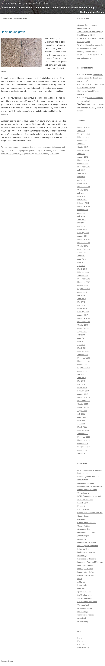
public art (81, 581)
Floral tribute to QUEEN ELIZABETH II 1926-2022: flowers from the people (90, 38)
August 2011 (82, 331)
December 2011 (83, 318)
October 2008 (82, 443)
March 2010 (82, 387)
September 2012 (83, 288)
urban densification (84, 608)
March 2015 (82, 199)
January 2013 (82, 275)
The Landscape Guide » (92, 12)
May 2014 (81, 222)
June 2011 (81, 338)
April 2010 (81, 384)
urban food (81, 618)
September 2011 (83, 328)
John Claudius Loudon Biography (90, 31)
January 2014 (82, 236)
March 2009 (82, 427)
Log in (79, 637)
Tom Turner (54, 153)
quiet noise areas (84, 588)
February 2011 (83, 351)
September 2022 (83, 133)
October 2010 (82, 364)
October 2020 (82, 140)
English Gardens (84, 502)
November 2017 (83, 160)
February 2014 (83, 232)
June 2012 (81, 298)
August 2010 (82, 371)
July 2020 (81, 143)
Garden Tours (25, 7)
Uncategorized (83, 605)
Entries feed (82, 641)
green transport (83, 535)
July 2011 (81, 334)
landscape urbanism (85, 568)
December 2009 (83, 397)
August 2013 (82, 252)
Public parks (82, 585)
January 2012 (82, 315)
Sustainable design (84, 598)
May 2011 (81, 341)
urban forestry (82, 621)
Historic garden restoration (31, 147)
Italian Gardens (83, 549)
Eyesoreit (81, 506)
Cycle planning (83, 493)
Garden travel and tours (86, 522)
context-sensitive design (87, 489)
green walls (81, 539)
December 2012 (83, 278)
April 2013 (81, 265)
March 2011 (82, 348)
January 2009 (82, 433)
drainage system (21, 150)
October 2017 (82, 163)
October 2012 (82, 285)
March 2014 (82, 229)
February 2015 (83, 203)
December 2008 (83, 437)
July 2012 (81, 295)
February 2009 (83, 430)
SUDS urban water (84, 595)
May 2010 (81, 381)
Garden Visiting (83, 525)
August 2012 (82, 292)
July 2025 (81, 130)
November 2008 (83, 440)
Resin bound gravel (13, 32)
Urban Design (82, 611)
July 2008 (81, 453)
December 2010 (83, 357)
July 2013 (81, 255)
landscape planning (85, 565)
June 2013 (81, 259)
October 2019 (82, 147)
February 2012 (83, 311)
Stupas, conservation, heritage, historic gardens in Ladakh (90, 107)
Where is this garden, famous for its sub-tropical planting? (90, 77)
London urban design (85, 572)
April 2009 (81, 423)
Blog (91, 7)
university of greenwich (22, 153)
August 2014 (82, 213)
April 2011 (81, 344)
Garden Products (60, 7)
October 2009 (82, 404)
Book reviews (82, 473)
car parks (10, 150)
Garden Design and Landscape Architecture (25, 3)
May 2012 (81, 301)
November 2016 (83, 166)
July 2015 (81, 193)
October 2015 (82, 189)
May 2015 (81, 196)
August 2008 (82, 450)
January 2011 (82, 354)
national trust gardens (85, 575)
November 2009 (83, 400)
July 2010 (81, 374)
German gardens (84, 529)
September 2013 (83, 249)
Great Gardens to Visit (86, 532)
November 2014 (83, 206)
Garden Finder (8, 7)
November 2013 (83, 242)
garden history (83, 519)
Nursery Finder (79, 7)
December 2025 (83, 127)
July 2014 (81, 216)
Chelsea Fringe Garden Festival (89, 486)
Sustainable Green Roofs (87, 601)
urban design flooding (85, 614)
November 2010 (83, 361)
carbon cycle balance (85, 483)
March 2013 (82, 269)
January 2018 (82, 157)
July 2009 (81, 413)
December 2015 (83, 186)
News (79, 578)
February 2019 (83, 150)
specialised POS (84, 591)
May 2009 (81, 420)
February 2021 (83, 137)
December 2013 (83, 239)
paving (37, 150)
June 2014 (81, 219)
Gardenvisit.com (7, 661)
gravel (31, 150)
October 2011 (82, 325)
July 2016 (81, 170)
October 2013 (82, 245)
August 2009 (82, 410)
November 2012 (83, 282)
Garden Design (41, 7)
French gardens (83, 509)
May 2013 (81, 262)
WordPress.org (83, 647)
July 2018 (81, 153)
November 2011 (83, 321)
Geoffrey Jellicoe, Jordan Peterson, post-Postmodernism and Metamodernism (89, 54)
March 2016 (82, 183)
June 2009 (81, 417)
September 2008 (83, 446)
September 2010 (83, 367)
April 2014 (81, 226)
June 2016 (81, 173)
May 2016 (81, 176)
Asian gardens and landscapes (89, 469)
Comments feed (83, 644)
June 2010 (81, 377)
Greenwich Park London (86, 542)
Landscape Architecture (52, 147)
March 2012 (82, 308)
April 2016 (81, 180)
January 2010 (82, 394)
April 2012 (81, 305)
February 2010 (83, 390)
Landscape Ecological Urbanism (90, 562)
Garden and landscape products (90, 512)
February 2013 (83, 272)
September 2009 (83, 407)
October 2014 (82, 209)
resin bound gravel (48, 150)
